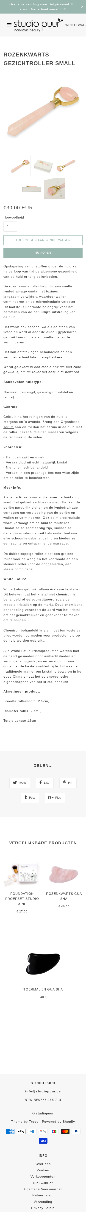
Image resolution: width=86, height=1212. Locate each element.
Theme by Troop (25, 1121)
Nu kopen (43, 252)
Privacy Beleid (43, 1208)
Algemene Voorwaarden (43, 1189)
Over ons (43, 1164)
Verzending (43, 1202)
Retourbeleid (43, 1195)
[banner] (38, 25)
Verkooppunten (43, 1176)
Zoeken (43, 1170)
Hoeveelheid (10, 217)
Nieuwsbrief (43, 1183)
